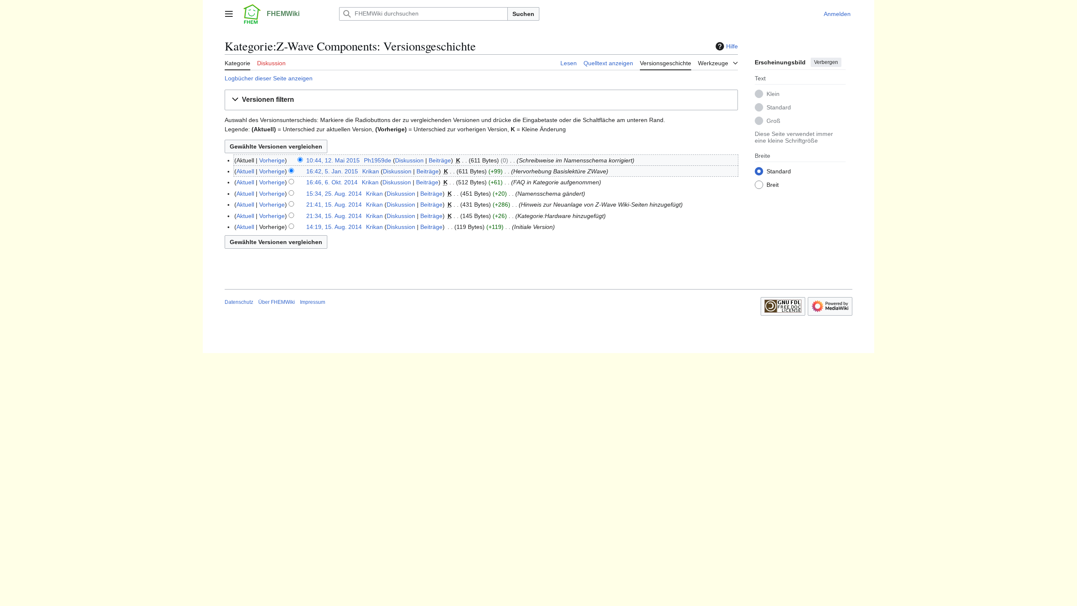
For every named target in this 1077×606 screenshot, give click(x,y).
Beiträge (440, 160)
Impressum (312, 302)
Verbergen (826, 62)
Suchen (523, 14)
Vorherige (272, 160)
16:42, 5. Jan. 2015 (332, 171)
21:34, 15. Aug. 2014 (334, 216)
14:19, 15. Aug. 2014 (334, 226)
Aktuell (245, 171)
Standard (779, 107)
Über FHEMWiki (276, 302)
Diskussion (409, 160)
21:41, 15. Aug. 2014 (334, 204)
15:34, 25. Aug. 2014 (334, 193)
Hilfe (732, 46)
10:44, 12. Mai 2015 (333, 160)
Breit (773, 184)
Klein (773, 93)
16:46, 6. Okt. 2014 (332, 182)
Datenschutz (239, 302)
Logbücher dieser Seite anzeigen (269, 78)
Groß (773, 120)
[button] (229, 14)
